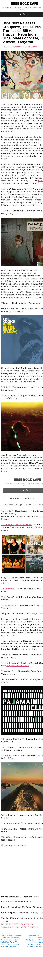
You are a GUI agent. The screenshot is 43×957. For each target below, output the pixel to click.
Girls (10, 927)
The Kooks (33, 927)
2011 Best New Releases (21, 924)
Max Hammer (31, 47)
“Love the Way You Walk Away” (16, 524)
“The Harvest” (8, 589)
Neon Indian (20, 927)
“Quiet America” (9, 605)
